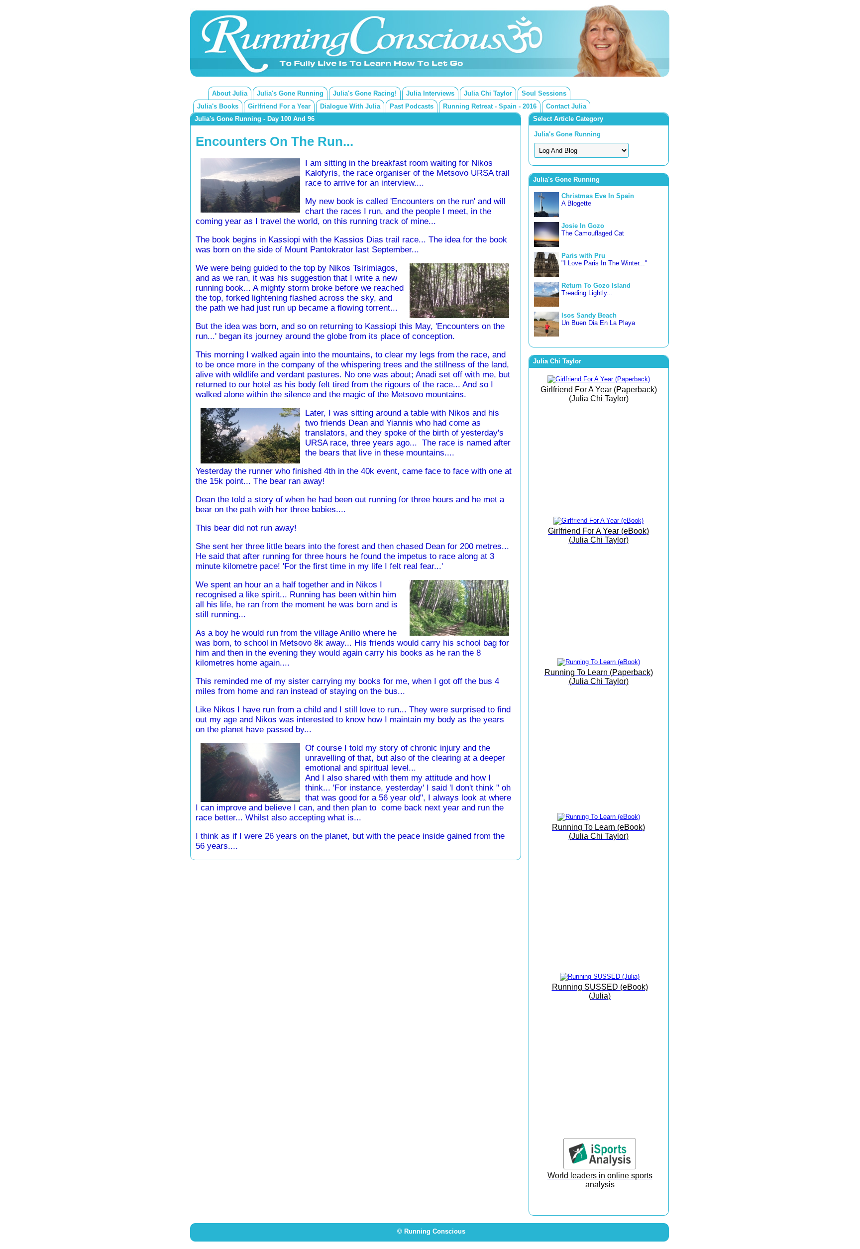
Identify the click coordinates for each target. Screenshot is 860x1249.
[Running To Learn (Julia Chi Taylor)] (598, 662)
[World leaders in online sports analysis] (599, 1167)
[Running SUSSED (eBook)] (600, 976)
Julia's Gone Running (290, 93)
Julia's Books (217, 106)
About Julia (229, 93)
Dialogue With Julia (350, 106)
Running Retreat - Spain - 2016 (490, 106)
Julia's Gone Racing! (365, 93)
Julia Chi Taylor (488, 93)
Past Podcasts (411, 106)
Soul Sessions (544, 93)
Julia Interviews (430, 93)
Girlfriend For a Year (279, 106)
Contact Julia (566, 106)
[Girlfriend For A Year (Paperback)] (598, 379)
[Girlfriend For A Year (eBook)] (598, 520)
